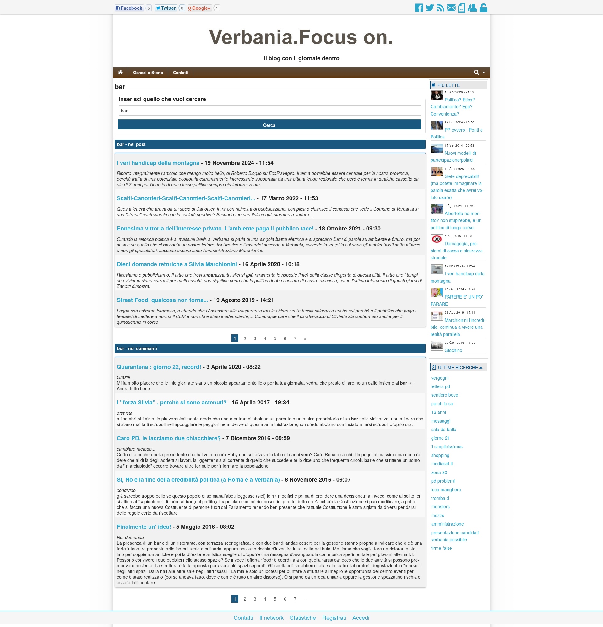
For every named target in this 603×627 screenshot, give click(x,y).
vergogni (439, 378)
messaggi (440, 421)
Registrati (334, 617)
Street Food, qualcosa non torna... (162, 300)
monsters (440, 506)
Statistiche (303, 617)
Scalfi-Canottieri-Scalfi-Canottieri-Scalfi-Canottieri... (186, 198)
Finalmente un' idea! (144, 526)
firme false (441, 548)
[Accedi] (484, 9)
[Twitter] (430, 9)
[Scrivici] (452, 9)
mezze (437, 515)
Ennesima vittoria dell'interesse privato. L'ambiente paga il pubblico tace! (215, 228)
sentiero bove (444, 395)
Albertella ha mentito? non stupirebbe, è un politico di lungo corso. (456, 220)
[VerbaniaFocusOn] (301, 48)
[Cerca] (479, 72)
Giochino (453, 350)
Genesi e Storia (148, 72)
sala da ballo (443, 429)
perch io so (442, 403)
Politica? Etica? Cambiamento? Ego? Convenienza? (453, 106)
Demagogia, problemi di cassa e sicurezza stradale (457, 250)
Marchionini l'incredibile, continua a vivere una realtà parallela (458, 327)
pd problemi (443, 481)
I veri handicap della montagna (158, 163)
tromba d (440, 498)
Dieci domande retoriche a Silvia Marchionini (177, 264)
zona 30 (439, 472)
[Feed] (441, 9)
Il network (271, 617)
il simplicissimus (447, 446)
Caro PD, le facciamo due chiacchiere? (169, 438)
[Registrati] (473, 9)
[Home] (120, 72)
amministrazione (447, 524)
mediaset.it (442, 463)
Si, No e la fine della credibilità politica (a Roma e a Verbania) (198, 479)
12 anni (438, 412)
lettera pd (440, 386)
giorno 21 (440, 438)
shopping (440, 455)
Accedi (360, 617)
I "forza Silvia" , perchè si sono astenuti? (172, 402)
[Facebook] (419, 9)
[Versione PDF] (462, 9)
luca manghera (446, 489)
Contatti (180, 72)
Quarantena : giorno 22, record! (159, 367)
